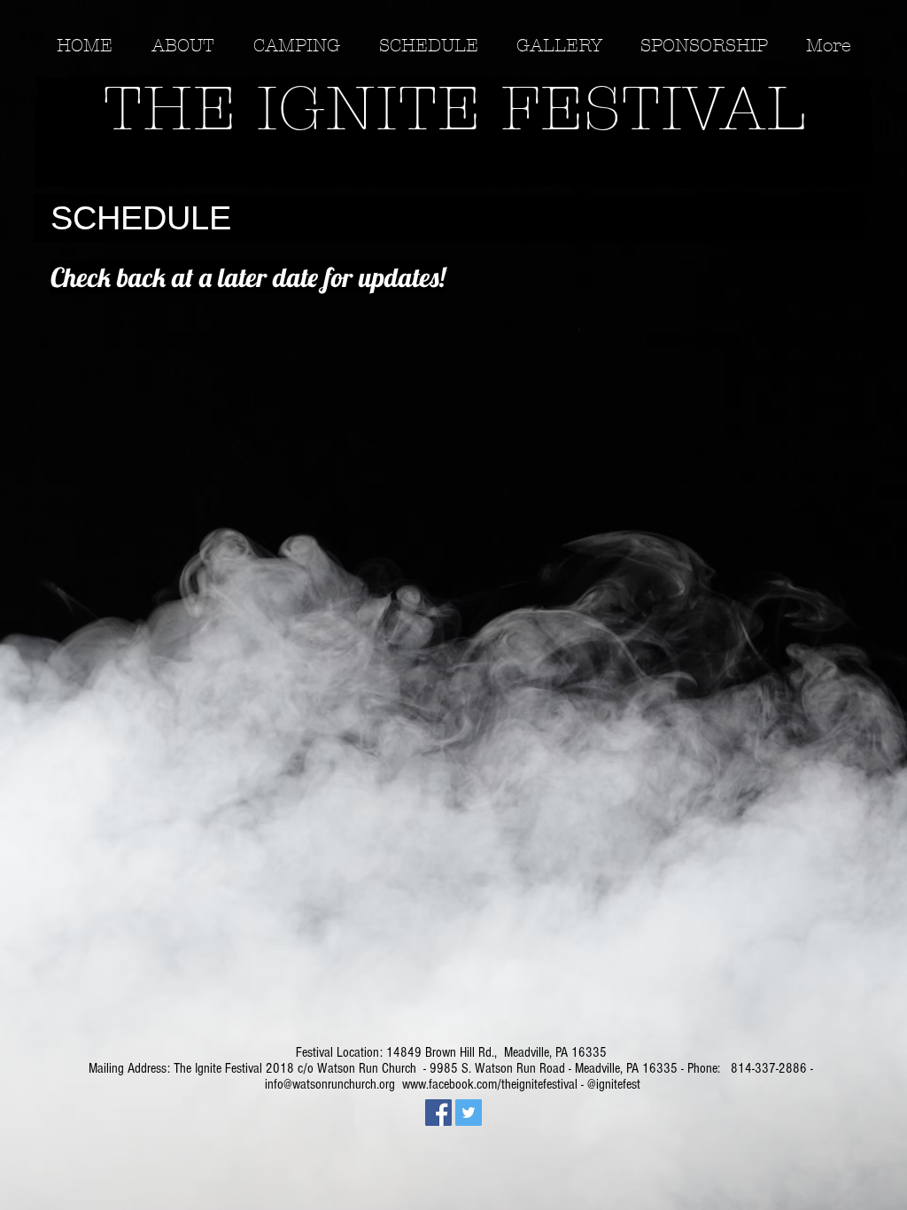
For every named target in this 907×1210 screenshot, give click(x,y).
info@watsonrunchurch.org (330, 1084)
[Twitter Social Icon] (468, 1112)
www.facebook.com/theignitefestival (490, 1084)
